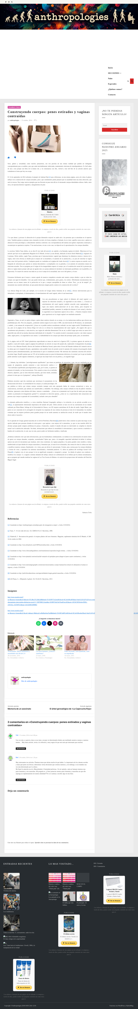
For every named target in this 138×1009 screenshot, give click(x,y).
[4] (68, 261)
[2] (50, 251)
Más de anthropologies (29, 681)
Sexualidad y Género (14, 107)
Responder (21, 748)
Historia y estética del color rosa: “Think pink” (68, 886)
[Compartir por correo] (60, 623)
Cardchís (114, 215)
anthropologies (14, 120)
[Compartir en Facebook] (44, 623)
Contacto (112, 95)
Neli (17, 735)
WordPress (121, 1006)
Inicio (110, 68)
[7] (11, 405)
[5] (70, 291)
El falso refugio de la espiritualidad (14, 939)
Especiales (112, 84)
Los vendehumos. (8, 911)
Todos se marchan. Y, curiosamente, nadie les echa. (18, 932)
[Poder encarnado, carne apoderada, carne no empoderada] (77, 642)
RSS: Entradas (98, 863)
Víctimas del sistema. (9, 891)
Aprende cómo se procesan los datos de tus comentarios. (52, 842)
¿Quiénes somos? (115, 89)
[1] (50, 177)
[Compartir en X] (49, 623)
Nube (110, 78)
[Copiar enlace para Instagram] (55, 623)
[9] (12, 452)
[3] (82, 253)
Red (17, 757)
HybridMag (129, 1006)
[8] (57, 421)
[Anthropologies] (69, 17)
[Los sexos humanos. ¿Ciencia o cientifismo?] (49, 642)
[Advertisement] (69, 47)
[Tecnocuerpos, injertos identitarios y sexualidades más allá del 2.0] (21, 642)
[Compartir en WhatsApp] (38, 623)
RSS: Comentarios (99, 866)
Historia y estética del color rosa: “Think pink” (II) (54, 886)
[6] (90, 344)
